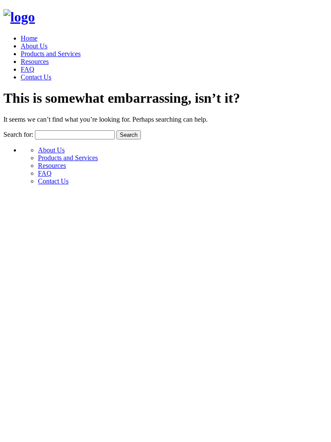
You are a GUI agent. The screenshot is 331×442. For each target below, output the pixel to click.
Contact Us (36, 77)
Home (29, 38)
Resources (35, 61)
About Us (34, 46)
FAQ (27, 69)
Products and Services (51, 53)
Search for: (18, 134)
